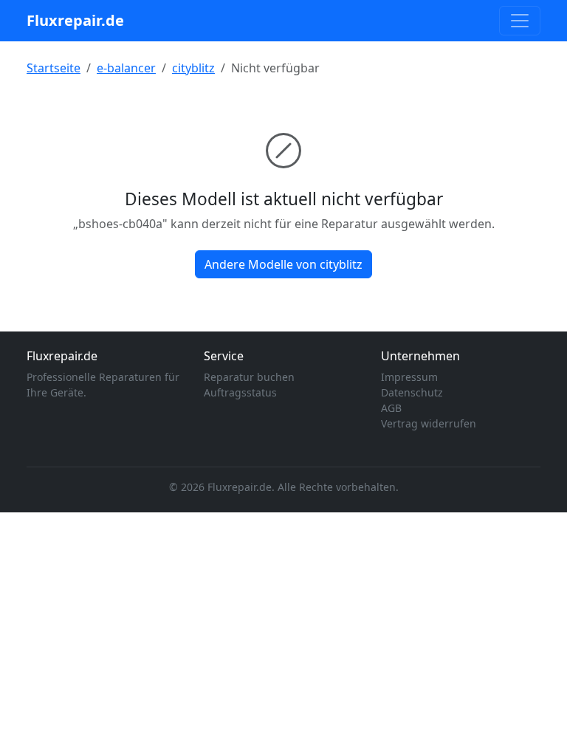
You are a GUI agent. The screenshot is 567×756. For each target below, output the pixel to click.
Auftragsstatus (240, 392)
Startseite (53, 68)
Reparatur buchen (249, 377)
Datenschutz (412, 392)
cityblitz (193, 68)
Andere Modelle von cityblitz (283, 264)
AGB (391, 408)
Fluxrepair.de (75, 20)
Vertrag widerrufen (428, 423)
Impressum (409, 377)
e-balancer (126, 68)
